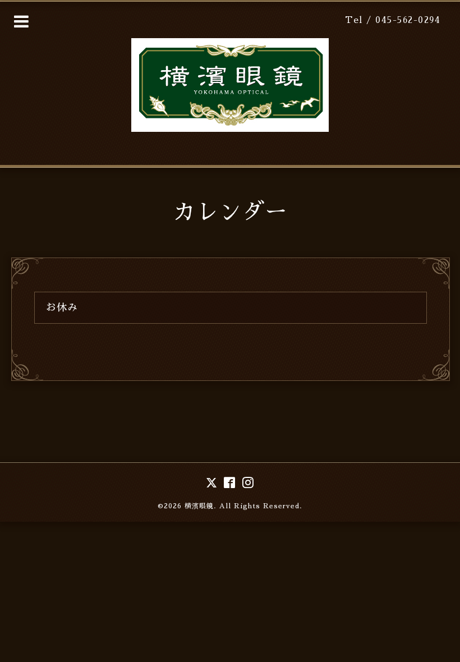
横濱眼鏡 (199, 506)
